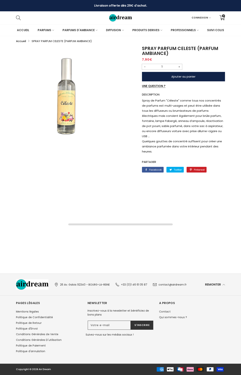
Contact (165, 311)
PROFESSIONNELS (183, 30)
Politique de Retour (29, 323)
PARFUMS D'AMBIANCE (79, 30)
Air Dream (45, 369)
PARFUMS (44, 30)
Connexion (200, 17)
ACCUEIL (23, 30)
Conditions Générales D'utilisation (39, 340)
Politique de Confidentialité (34, 317)
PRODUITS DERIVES (145, 30)
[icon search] (74, 18)
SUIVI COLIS (215, 30)
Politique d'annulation (30, 351)
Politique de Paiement (31, 345)
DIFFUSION (113, 30)
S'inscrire (141, 325)
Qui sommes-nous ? (173, 317)
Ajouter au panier (183, 77)
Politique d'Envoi (27, 328)
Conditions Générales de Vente (37, 334)
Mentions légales (27, 311)
